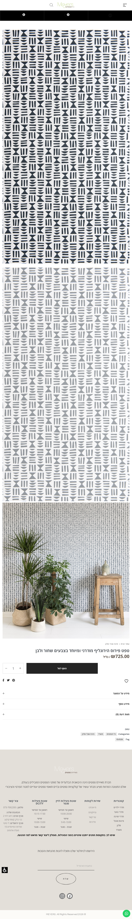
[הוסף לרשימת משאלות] (126, 681)
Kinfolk (120, 739)
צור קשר (13, 801)
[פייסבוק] (70, 896)
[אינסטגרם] (62, 896)
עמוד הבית (125, 644)
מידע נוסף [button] (124, 703)
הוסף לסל (62, 668)
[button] (125, 5)
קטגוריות (119, 801)
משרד (100, 734)
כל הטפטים (111, 734)
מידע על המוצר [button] (121, 693)
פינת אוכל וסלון (111, 644)
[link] (66, 15)
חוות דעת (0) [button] (122, 714)
